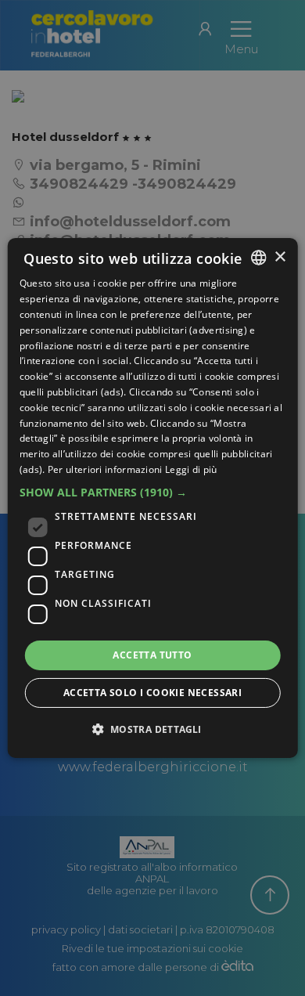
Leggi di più (191, 469)
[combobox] (258, 257)
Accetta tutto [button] (152, 655)
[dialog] (153, 498)
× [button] (279, 256)
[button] (153, 492)
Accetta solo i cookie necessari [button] (152, 692)
